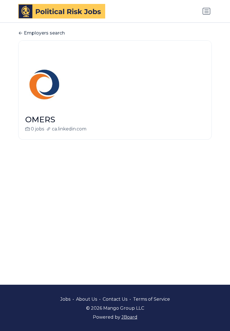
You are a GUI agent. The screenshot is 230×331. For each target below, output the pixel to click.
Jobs (65, 299)
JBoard (129, 317)
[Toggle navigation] (206, 11)
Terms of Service (151, 299)
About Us (86, 299)
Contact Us (115, 299)
